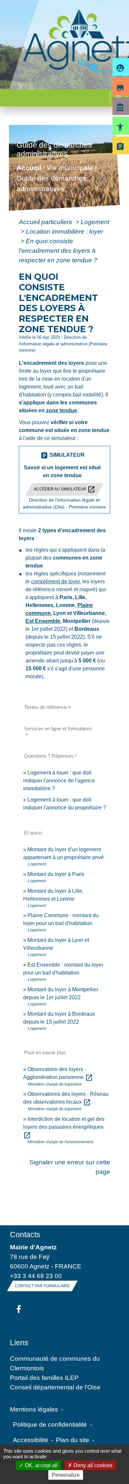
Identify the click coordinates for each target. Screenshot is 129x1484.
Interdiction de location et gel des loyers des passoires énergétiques (64, 1127)
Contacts (25, 1234)
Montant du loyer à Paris (55, 874)
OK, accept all (40, 1465)
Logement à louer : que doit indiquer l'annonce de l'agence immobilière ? (59, 780)
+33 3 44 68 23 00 (36, 1275)
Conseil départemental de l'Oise (55, 1387)
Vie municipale (70, 168)
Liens (19, 1342)
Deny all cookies (92, 1465)
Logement (95, 221)
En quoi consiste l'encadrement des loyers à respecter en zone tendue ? (58, 250)
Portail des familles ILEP (44, 1377)
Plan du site (72, 1439)
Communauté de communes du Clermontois (55, 1363)
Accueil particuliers (46, 221)
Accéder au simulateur (64, 489)
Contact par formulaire (42, 1286)
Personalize (66, 1475)
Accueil (29, 168)
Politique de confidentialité (50, 1424)
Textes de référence (45, 707)
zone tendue (61, 410)
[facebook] (19, 1309)
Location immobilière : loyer (64, 231)
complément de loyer (55, 581)
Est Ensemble (42, 621)
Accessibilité (30, 1439)
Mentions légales (34, 1409)
